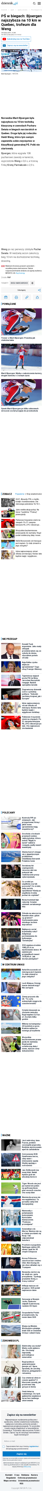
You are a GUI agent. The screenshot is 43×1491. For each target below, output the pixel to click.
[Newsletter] (5, 297)
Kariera (34, 1475)
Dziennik (4, 10)
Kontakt (8, 1475)
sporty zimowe (22, 10)
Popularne (19, 494)
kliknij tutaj (27, 1467)
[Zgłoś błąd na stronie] (37, 297)
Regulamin (11, 1478)
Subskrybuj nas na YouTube (18, 39)
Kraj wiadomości (34, 494)
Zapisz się (21, 1454)
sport (12, 10)
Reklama (25, 1475)
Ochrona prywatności (27, 1478)
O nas (16, 1475)
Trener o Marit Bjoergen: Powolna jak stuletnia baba (18, 339)
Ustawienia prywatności (28, 1481)
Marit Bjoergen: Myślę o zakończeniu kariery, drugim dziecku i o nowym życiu (21, 374)
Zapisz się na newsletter (17, 45)
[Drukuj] (16, 297)
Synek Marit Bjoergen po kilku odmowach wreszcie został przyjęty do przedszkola (19, 409)
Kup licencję (20, 273)
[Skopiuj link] (26, 297)
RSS (21, 1483)
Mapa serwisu (10, 1481)
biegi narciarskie (19, 283)
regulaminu (33, 1446)
